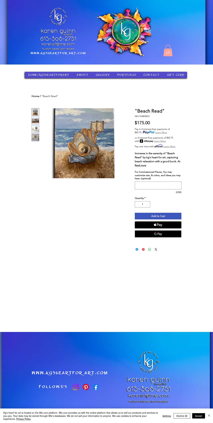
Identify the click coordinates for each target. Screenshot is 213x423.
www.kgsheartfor (48, 53)
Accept (198, 415)
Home (35, 96)
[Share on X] (156, 249)
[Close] (209, 415)
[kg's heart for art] (76, 387)
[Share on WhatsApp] (150, 249)
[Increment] (147, 204)
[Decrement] (137, 204)
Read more (140, 165)
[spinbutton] (142, 204)
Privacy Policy (23, 418)
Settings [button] (166, 415)
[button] (168, 50)
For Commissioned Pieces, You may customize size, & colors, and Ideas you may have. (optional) (157, 175)
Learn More (161, 132)
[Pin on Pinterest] (143, 249)
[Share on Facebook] (137, 249)
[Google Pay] (158, 233)
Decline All (181, 415)
